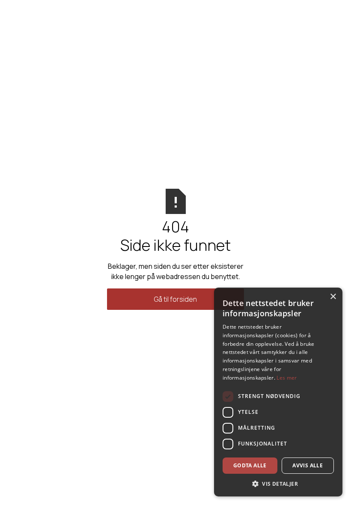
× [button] (333, 297)
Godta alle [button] (250, 465)
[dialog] (278, 392)
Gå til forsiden (175, 299)
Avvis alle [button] (307, 465)
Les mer (287, 377)
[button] (278, 483)
